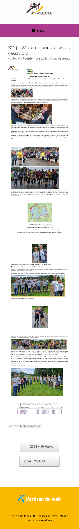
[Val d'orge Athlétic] (39, 8)
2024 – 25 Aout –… (39, 461)
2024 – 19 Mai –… (39, 446)
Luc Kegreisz (61, 58)
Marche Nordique (31, 426)
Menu (40, 30)
